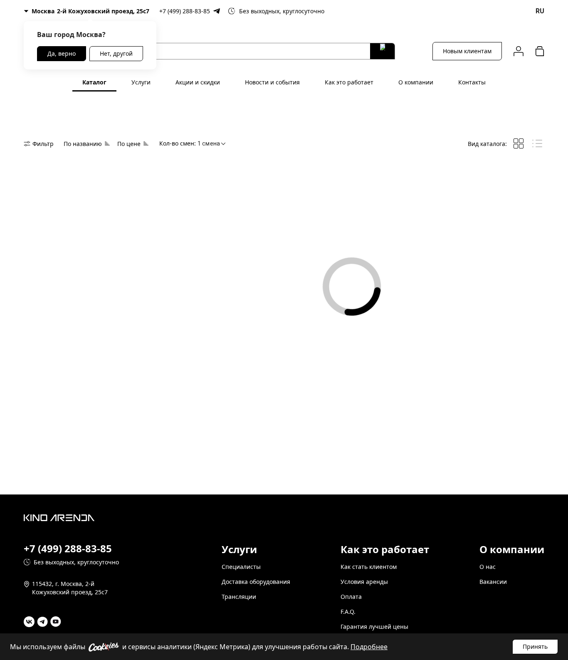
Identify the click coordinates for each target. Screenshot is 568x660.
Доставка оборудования (256, 582)
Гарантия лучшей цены (374, 626)
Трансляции (239, 597)
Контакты (472, 82)
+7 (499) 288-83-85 (184, 11)
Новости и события (272, 82)
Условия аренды (364, 582)
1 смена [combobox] (209, 143)
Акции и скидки (197, 82)
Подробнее (369, 646)
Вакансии (493, 582)
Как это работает (349, 82)
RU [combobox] (540, 11)
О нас (487, 567)
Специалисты (241, 567)
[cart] (539, 51)
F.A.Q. (348, 612)
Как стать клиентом (369, 567)
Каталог (94, 82)
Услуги (141, 82)
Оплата (351, 597)
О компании (415, 82)
